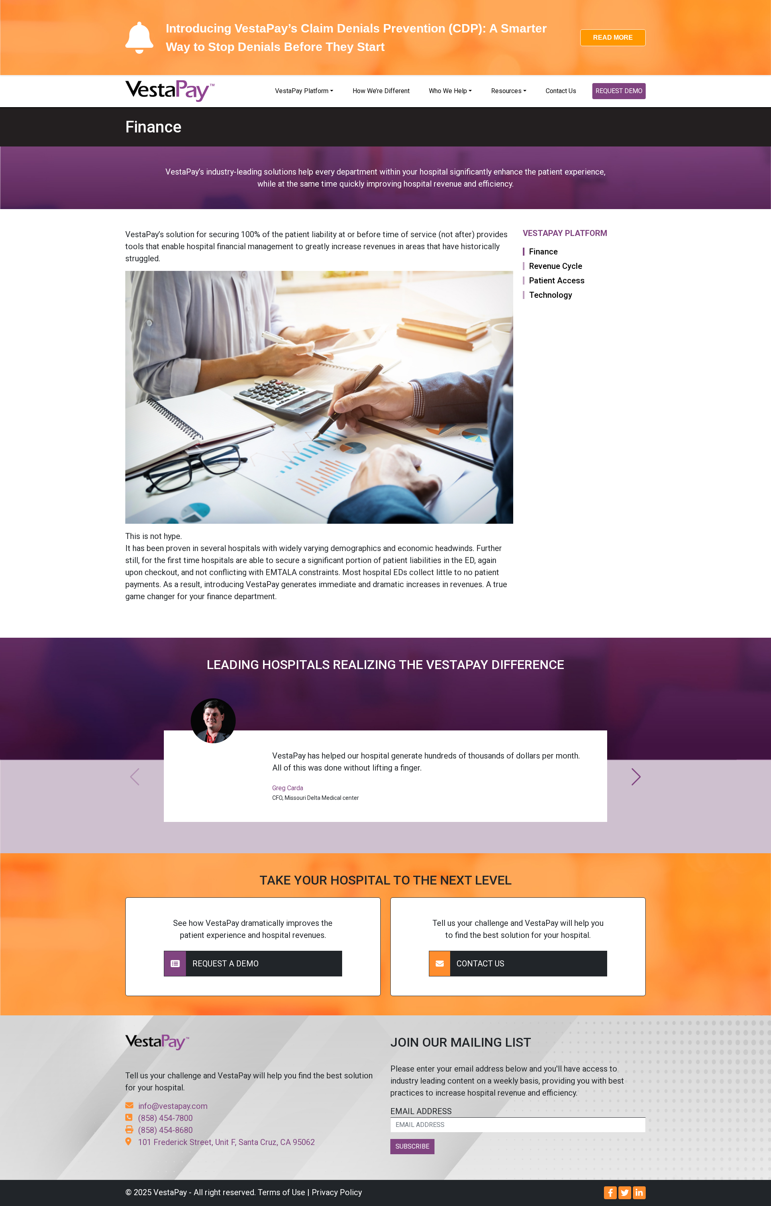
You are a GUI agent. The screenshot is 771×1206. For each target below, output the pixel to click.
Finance (543, 252)
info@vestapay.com (173, 1106)
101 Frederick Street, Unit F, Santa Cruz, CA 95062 (226, 1142)
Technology (550, 295)
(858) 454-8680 (165, 1130)
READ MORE (613, 37)
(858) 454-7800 (165, 1118)
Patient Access (557, 281)
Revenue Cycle (555, 266)
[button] (636, 777)
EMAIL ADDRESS (421, 1111)
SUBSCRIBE (412, 1146)
